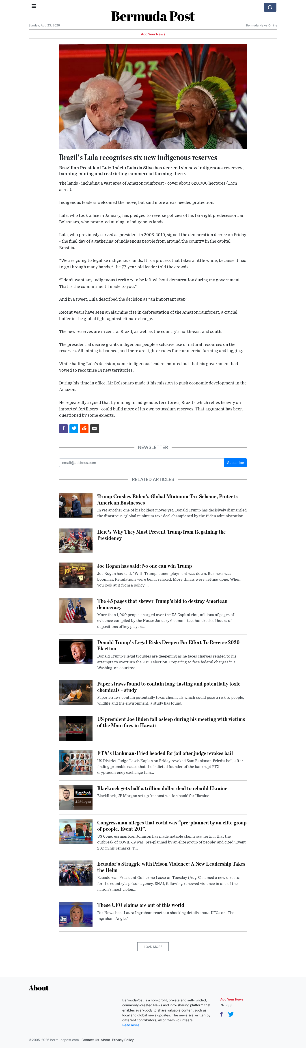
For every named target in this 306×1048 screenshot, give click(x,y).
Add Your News (153, 34)
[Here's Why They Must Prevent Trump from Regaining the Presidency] (76, 540)
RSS (228, 1005)
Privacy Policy (123, 1040)
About (105, 1040)
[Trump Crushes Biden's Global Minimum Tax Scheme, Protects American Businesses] (76, 505)
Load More (153, 947)
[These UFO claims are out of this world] (76, 914)
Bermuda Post (153, 16)
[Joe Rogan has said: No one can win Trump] (76, 575)
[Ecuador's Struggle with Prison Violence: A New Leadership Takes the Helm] (76, 872)
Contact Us (90, 1040)
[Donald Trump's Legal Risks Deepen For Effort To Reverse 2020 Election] (76, 651)
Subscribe (235, 462)
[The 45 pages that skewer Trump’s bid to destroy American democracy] (76, 610)
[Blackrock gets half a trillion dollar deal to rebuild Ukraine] (76, 797)
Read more (130, 1025)
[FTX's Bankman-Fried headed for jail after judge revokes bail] (76, 762)
